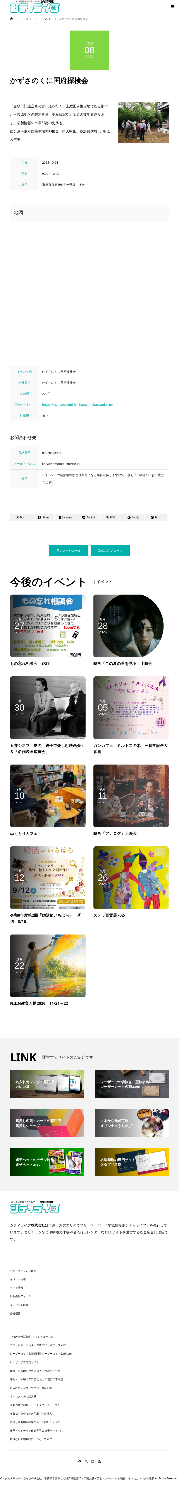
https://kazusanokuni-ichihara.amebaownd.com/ (77, 405)
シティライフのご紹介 (23, 1270)
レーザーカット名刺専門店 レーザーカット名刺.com (41, 1353)
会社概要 (15, 1313)
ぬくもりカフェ (24, 833)
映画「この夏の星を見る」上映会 (122, 663)
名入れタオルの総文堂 (23, 1396)
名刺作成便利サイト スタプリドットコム (35, 1405)
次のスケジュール (110, 550)
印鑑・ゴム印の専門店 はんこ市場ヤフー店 (35, 1371)
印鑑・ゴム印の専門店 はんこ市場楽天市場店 (36, 1379)
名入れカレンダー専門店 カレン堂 (31, 1388)
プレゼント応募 (19, 1305)
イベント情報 (18, 1279)
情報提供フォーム (20, 1296)
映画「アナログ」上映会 (115, 833)
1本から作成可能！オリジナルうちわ (31, 1336)
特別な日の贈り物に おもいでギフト (32, 1439)
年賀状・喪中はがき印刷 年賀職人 (31, 1413)
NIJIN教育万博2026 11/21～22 (39, 1003)
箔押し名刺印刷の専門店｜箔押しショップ (35, 1422)
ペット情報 (16, 1288)
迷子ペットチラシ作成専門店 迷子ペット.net (36, 1430)
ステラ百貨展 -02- (109, 915)
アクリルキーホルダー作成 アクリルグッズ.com (38, 1345)
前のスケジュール (69, 550)
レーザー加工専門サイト (24, 1362)
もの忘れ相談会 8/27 (30, 663)
